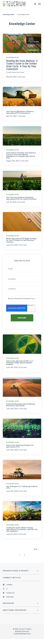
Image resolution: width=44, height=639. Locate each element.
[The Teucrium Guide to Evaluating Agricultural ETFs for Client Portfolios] (22, 189)
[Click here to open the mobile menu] (39, 4)
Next (36, 549)
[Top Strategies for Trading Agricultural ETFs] (22, 478)
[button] (35, 4)
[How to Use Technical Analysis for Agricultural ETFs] (22, 436)
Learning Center (9, 14)
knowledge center (12, 57)
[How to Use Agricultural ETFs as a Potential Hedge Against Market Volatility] (22, 353)
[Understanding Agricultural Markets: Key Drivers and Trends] (22, 395)
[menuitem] (21, 585)
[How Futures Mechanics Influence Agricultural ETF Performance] (22, 104)
